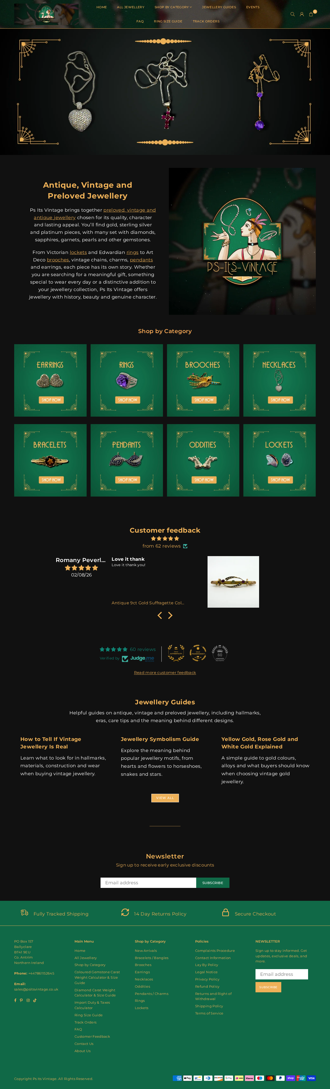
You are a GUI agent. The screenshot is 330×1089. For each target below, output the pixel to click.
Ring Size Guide (168, 21)
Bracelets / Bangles (152, 958)
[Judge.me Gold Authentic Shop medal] (176, 653)
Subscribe (213, 883)
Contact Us (84, 1044)
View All (165, 798)
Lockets (141, 1008)
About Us (82, 1051)
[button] (311, 14)
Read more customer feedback (165, 672)
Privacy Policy (207, 979)
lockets (78, 252)
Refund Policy (207, 986)
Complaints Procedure (215, 950)
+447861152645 (41, 973)
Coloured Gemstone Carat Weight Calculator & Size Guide (97, 977)
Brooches (143, 965)
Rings (140, 1001)
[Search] (292, 14)
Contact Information (213, 958)
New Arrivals (146, 950)
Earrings (142, 972)
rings (133, 252)
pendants (141, 260)
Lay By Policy (206, 965)
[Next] (320, 92)
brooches (58, 260)
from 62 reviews (162, 546)
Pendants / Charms (151, 994)
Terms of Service (209, 1013)
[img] (165, 538)
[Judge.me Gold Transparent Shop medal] (198, 653)
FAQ (140, 21)
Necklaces (144, 979)
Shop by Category (172, 7)
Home (101, 7)
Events (252, 7)
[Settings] (302, 14)
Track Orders (206, 21)
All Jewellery (130, 7)
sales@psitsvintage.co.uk (36, 989)
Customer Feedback (92, 1036)
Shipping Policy (209, 1006)
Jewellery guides (219, 7)
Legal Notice (206, 972)
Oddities (142, 986)
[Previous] (10, 92)
